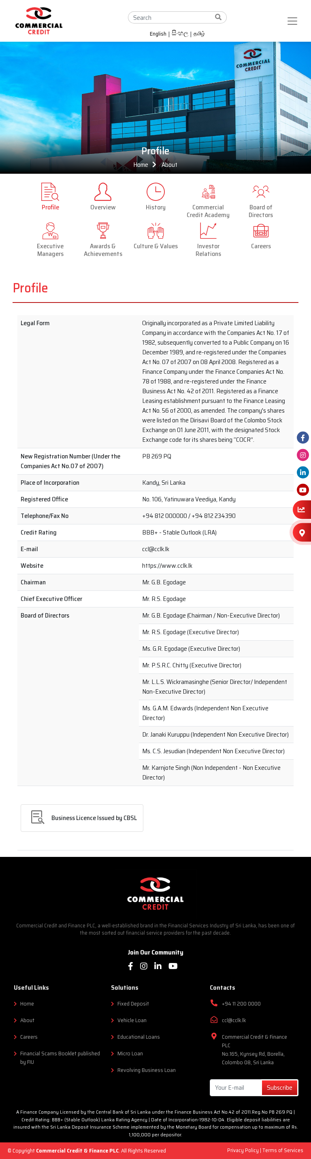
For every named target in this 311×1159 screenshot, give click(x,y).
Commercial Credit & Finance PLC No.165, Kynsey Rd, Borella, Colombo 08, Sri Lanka (254, 1050)
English (158, 34)
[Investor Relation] (302, 510)
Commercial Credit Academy (208, 210)
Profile (50, 206)
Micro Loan (130, 1053)
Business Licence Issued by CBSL (94, 818)
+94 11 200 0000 (241, 1003)
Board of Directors (261, 210)
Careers (261, 245)
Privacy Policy (243, 1150)
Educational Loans (138, 1037)
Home (140, 165)
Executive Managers (50, 249)
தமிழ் (199, 34)
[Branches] (302, 532)
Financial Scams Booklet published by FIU (60, 1057)
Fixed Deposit (133, 1003)
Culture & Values (156, 245)
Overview (103, 206)
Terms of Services (282, 1150)
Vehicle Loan (132, 1020)
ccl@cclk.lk (234, 1020)
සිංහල (180, 34)
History (156, 206)
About (169, 165)
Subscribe (279, 1087)
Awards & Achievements (103, 249)
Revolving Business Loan (146, 1070)
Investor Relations (208, 249)
